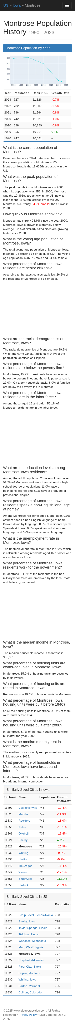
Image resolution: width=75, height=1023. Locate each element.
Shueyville (25, 878)
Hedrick (24, 885)
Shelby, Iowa (27, 921)
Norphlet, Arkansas (31, 960)
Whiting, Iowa (27, 979)
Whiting (23, 853)
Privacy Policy (28, 1014)
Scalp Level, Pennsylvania (36, 915)
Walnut (23, 872)
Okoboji (24, 833)
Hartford (24, 859)
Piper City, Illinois (30, 966)
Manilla (23, 814)
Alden (22, 827)
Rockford (24, 820)
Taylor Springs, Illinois (33, 927)
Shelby (23, 840)
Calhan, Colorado (30, 992)
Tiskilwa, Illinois (29, 934)
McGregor (25, 865)
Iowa (17, 5)
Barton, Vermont (29, 986)
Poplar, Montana (29, 973)
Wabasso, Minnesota (32, 940)
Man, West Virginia (31, 947)
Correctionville (28, 807)
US (6, 5)
